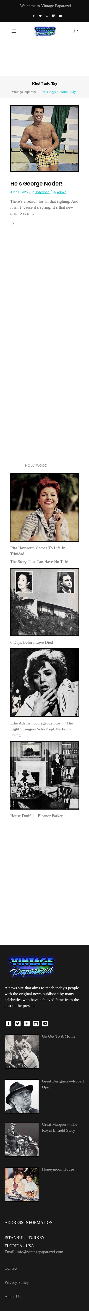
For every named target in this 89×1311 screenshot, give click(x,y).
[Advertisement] (44, 57)
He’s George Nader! (36, 183)
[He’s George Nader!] (44, 137)
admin (61, 192)
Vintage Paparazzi (24, 91)
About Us (13, 1296)
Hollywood (42, 192)
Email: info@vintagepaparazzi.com (34, 1251)
